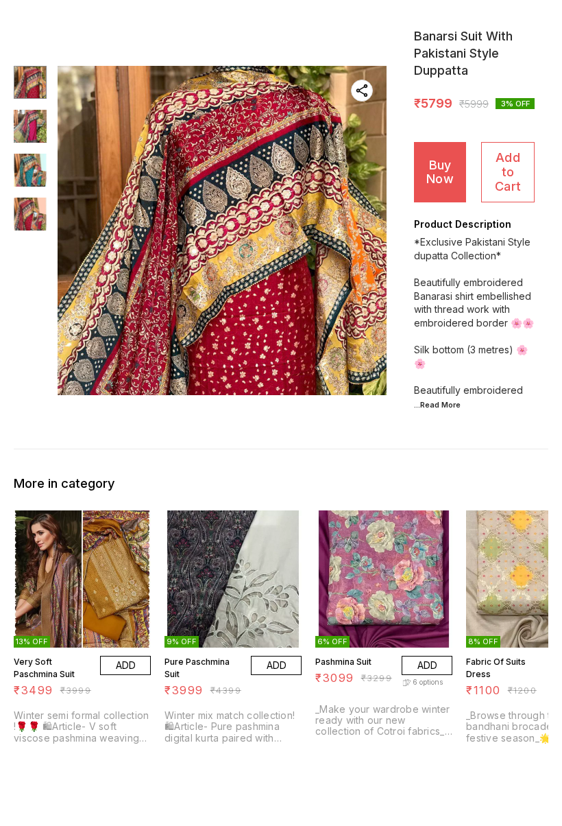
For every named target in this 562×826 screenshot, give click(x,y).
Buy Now (440, 172)
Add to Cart (508, 171)
